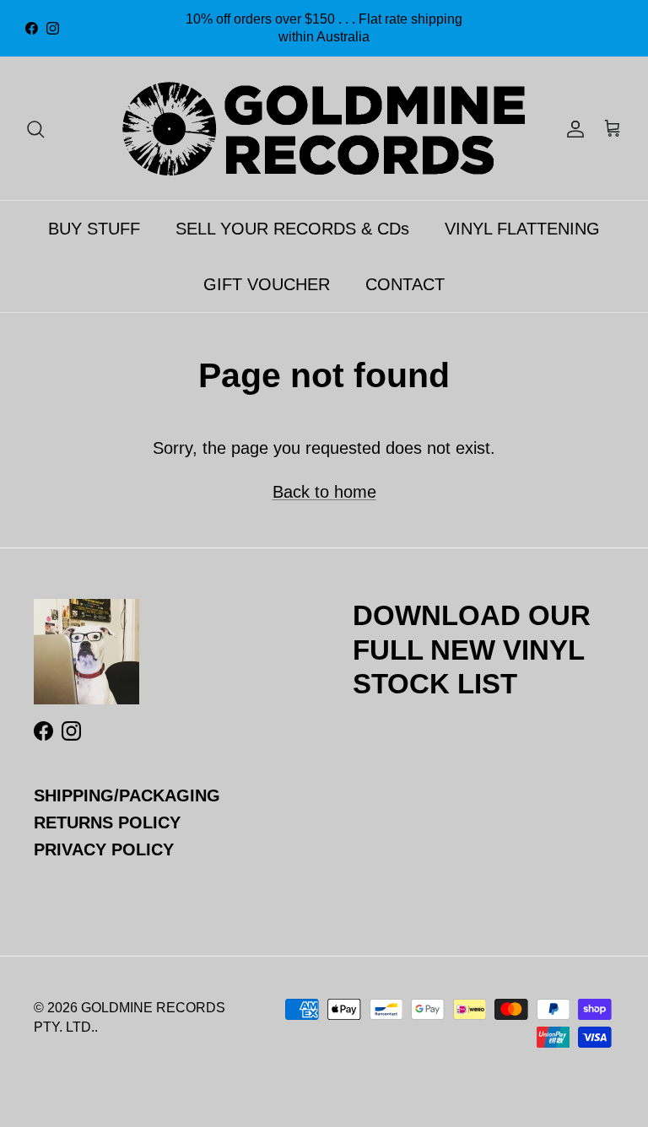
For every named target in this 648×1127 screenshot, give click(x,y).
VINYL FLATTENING (522, 228)
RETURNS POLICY (107, 822)
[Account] (572, 128)
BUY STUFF (94, 228)
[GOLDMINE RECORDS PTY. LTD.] (324, 128)
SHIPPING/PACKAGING (127, 795)
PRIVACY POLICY (104, 849)
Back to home (324, 492)
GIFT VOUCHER (266, 284)
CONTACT (405, 284)
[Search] (35, 128)
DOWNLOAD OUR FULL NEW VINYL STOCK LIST (472, 649)
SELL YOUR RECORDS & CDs (292, 228)
